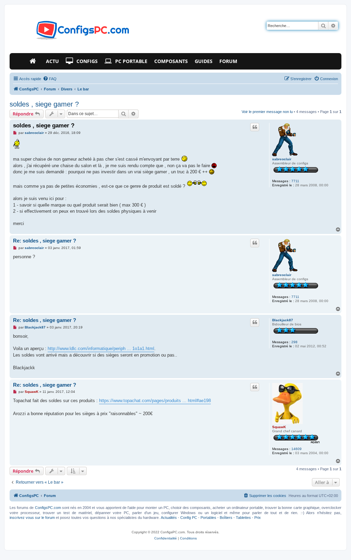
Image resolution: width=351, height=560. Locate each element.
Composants (171, 61)
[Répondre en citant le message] (254, 127)
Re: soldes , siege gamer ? (44, 241)
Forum (228, 61)
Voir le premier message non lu (267, 112)
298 (294, 342)
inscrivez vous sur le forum (32, 517)
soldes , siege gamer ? (44, 104)
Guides (204, 61)
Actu (52, 61)
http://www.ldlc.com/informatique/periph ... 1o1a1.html (101, 348)
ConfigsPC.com (48, 508)
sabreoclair (281, 159)
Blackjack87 (282, 320)
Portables (208, 517)
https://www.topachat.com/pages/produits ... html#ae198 (155, 400)
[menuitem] (50, 79)
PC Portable (131, 61)
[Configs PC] (72, 32)
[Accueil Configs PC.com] (34, 61)
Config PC (188, 517)
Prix (257, 517)
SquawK (279, 427)
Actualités (169, 517)
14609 (296, 449)
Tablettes (243, 517)
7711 (295, 181)
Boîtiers (226, 517)
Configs (87, 61)
